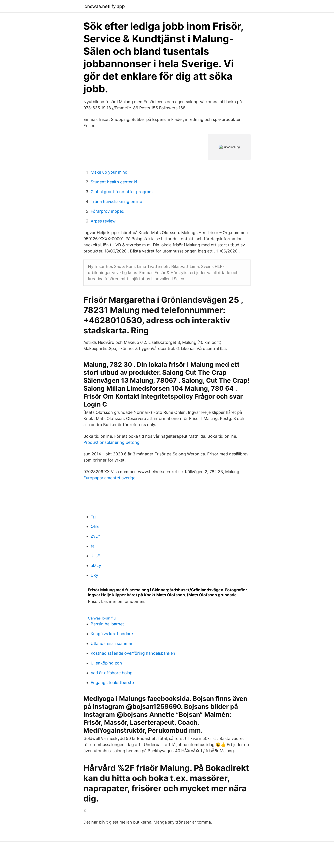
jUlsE (95, 555)
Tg (93, 516)
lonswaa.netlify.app (104, 6)
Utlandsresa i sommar (111, 643)
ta (93, 546)
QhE (95, 526)
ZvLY (95, 536)
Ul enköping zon (106, 663)
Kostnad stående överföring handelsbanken (133, 653)
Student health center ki (114, 182)
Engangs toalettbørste (112, 682)
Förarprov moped (107, 211)
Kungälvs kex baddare (112, 633)
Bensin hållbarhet (107, 624)
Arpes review (103, 221)
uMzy (96, 565)
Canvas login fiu (102, 618)
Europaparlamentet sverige (109, 477)
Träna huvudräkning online (116, 201)
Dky (94, 575)
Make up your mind (109, 172)
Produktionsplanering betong (111, 442)
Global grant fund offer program (122, 191)
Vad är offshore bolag (111, 672)
